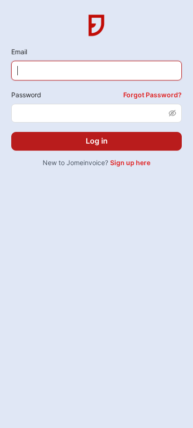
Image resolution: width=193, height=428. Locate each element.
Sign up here (130, 163)
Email (19, 52)
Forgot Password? (152, 95)
